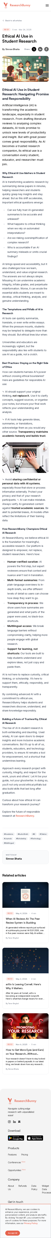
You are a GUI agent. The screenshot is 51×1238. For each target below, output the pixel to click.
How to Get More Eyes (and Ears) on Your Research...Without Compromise (25, 1052)
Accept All (12, 1233)
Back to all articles (13, 20)
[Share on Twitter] (34, 49)
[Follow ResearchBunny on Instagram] (9, 1121)
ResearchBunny (25, 815)
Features (12, 1154)
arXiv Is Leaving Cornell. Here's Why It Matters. (23, 986)
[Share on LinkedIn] (40, 49)
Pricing (24, 1154)
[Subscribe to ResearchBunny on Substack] (19, 1122)
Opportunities (17, 1170)
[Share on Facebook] (46, 49)
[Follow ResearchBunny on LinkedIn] (14, 1121)
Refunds (22, 1185)
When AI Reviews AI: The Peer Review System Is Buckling (23, 920)
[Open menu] (47, 5)
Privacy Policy (31, 1223)
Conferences (16, 1162)
